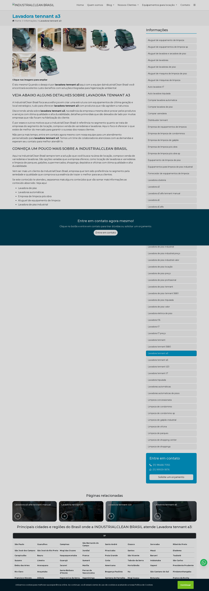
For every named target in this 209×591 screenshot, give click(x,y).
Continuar (185, 585)
